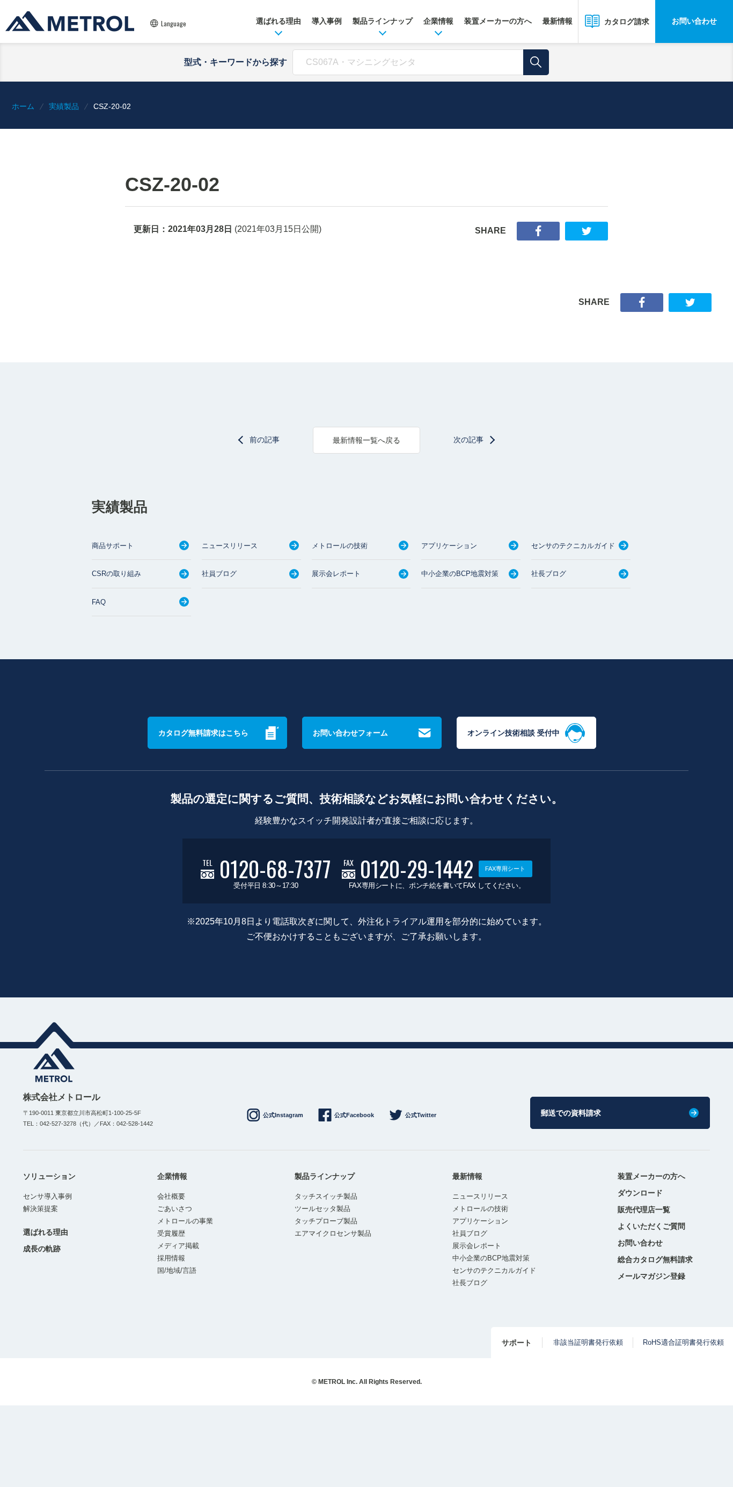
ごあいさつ (174, 1209)
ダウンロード (640, 1193)
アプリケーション (449, 546)
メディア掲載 (178, 1246)
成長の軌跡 (42, 1248)
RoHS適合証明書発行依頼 (683, 1342)
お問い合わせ (694, 21)
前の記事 (265, 439)
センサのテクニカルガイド (573, 546)
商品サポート (113, 546)
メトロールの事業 (185, 1221)
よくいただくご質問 (651, 1226)
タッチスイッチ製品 (326, 1196)
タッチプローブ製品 (326, 1221)
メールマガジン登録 (651, 1276)
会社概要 (171, 1196)
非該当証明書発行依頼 (588, 1342)
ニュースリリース (230, 546)
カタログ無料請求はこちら (203, 732)
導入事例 (327, 21)
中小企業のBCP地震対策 (460, 574)
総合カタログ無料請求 (655, 1259)
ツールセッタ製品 (322, 1209)
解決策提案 (40, 1209)
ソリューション (49, 1176)
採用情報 (171, 1258)
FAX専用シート (505, 868)
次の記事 (468, 439)
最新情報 (558, 21)
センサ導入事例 (47, 1196)
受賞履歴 (171, 1233)
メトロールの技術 (340, 546)
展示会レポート (336, 574)
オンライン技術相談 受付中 (513, 732)
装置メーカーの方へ (498, 21)
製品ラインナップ (383, 21)
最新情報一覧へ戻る (366, 440)
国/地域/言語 (176, 1270)
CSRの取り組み (116, 574)
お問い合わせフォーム (350, 732)
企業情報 (438, 21)
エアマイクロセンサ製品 (333, 1233)
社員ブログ (219, 574)
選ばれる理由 (278, 21)
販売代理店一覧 (644, 1209)
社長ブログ (548, 574)
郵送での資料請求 (571, 1113)
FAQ (99, 602)
